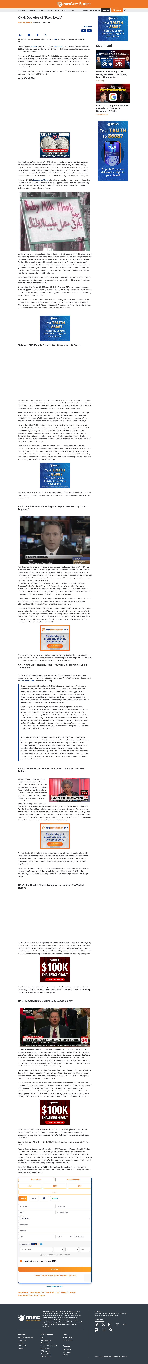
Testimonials (87, 10)
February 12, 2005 (27, 681)
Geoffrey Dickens (25, 22)
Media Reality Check (25, 1295)
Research (64, 1292)
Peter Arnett (50, 1292)
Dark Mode (96, 10)
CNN (57, 1292)
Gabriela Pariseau (102, 114)
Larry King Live (39, 1295)
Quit (55, 39)
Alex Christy (100, 81)
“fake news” (58, 46)
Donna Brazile (23, 1292)
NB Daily (73, 1292)
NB (43, 1292)
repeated (33, 46)
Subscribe (105, 10)
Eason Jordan (35, 1292)
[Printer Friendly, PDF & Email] (29, 35)
